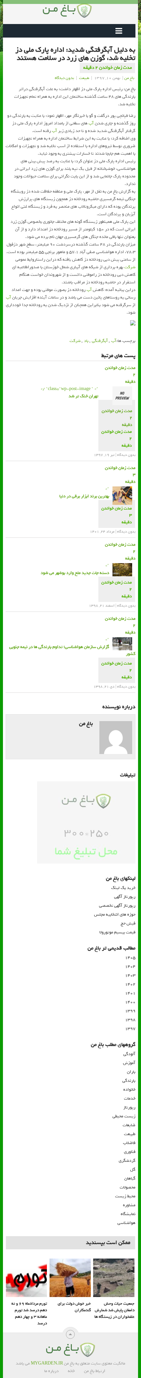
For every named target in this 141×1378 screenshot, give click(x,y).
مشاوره (129, 1205)
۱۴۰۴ (130, 966)
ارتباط (100, 1370)
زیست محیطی (123, 1116)
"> (84, 492)
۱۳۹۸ (130, 1019)
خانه (71, 1370)
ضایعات (129, 1125)
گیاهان (129, 1178)
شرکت (129, 267)
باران (131, 1071)
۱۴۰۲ (130, 984)
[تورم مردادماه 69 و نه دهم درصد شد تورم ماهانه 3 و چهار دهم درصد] (26, 1278)
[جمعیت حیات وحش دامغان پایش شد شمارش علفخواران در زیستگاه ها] (113, 1278)
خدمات (129, 1098)
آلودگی (129, 1054)
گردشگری (127, 1160)
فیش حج (128, 923)
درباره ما (51, 1370)
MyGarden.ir (47, 1363)
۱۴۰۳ (130, 975)
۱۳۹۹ (130, 1010)
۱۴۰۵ (130, 957)
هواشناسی (126, 1222)
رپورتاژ (129, 1107)
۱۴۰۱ (130, 993)
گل (132, 1169)
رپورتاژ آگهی (124, 896)
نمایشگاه (128, 1213)
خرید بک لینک (123, 887)
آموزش (129, 1062)
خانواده (129, 1089)
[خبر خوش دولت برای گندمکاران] (70, 1278)
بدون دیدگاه (64, 78)
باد (86, 340)
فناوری (129, 1151)
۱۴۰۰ (130, 1002)
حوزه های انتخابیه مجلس (114, 914)
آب (91, 123)
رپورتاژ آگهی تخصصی (117, 905)
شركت (75, 340)
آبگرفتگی (100, 340)
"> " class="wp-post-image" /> (69, 392)
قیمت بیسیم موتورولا (117, 932)
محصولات (127, 1187)
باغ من (129, 78)
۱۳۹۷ (130, 1028)
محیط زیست (125, 1196)
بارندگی (128, 1080)
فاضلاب (129, 1142)
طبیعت (84, 78)
